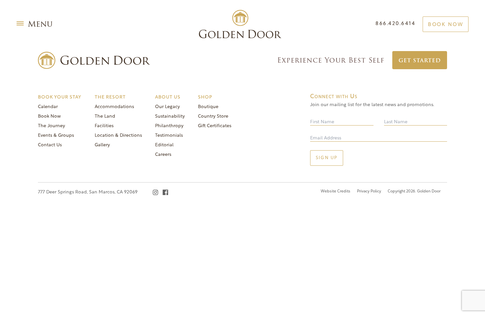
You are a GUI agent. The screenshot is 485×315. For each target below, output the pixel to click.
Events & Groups (56, 135)
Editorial (164, 145)
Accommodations (114, 106)
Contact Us (50, 145)
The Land (105, 116)
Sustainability (170, 116)
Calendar (48, 106)
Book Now (445, 24)
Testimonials (169, 135)
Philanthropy (169, 126)
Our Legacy (167, 106)
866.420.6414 (395, 23)
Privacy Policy (369, 191)
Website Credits (335, 191)
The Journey (51, 126)
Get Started (420, 60)
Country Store (213, 116)
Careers (163, 154)
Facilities (104, 126)
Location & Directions (118, 135)
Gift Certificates (214, 126)
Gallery (102, 145)
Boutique (208, 106)
